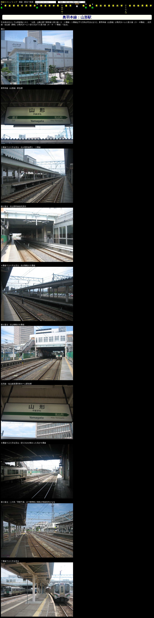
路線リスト (5, 2)
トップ (14, 2)
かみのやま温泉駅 (62, 8)
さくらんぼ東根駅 (126, 8)
